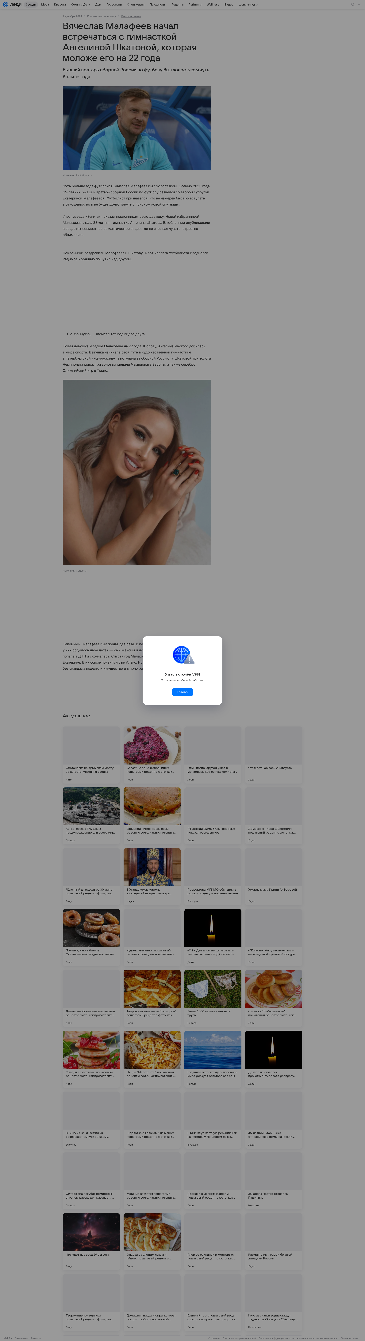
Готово (182, 692)
